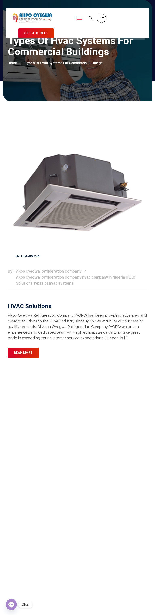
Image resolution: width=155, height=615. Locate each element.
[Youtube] (137, 566)
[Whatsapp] (125, 582)
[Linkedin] (102, 582)
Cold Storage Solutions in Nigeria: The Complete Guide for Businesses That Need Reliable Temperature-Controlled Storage (39, 579)
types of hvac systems (53, 283)
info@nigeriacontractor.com (84, 438)
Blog (11, 518)
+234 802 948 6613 (79, 457)
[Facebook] (90, 566)
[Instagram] (114, 566)
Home (13, 62)
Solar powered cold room (26, 534)
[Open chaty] (11, 604)
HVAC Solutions (29, 306)
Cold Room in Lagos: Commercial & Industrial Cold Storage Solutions (41, 563)
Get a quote (16, 510)
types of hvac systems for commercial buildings (64, 62)
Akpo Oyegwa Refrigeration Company (48, 270)
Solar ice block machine (25, 526)
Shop (12, 502)
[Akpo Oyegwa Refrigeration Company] (32, 18)
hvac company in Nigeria (103, 277)
